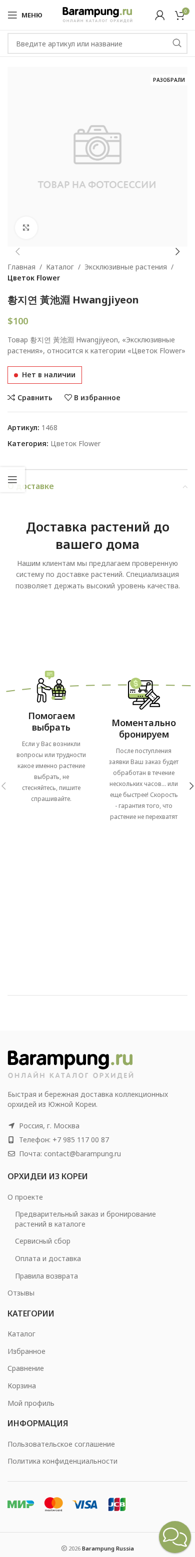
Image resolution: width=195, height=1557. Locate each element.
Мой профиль (31, 1403)
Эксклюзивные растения (125, 266)
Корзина (22, 1385)
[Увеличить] (26, 228)
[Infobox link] (51, 734)
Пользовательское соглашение (61, 1444)
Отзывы (21, 1293)
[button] (18, 251)
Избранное (27, 1351)
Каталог (60, 266)
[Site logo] (97, 14)
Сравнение (26, 1368)
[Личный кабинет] (160, 15)
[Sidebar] (12, 479)
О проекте (25, 1197)
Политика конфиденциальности (63, 1461)
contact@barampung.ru (82, 1153)
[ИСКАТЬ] (177, 43)
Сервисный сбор (42, 1241)
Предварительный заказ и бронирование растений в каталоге (85, 1219)
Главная (22, 266)
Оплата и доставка (48, 1258)
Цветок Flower (34, 277)
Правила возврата (46, 1276)
